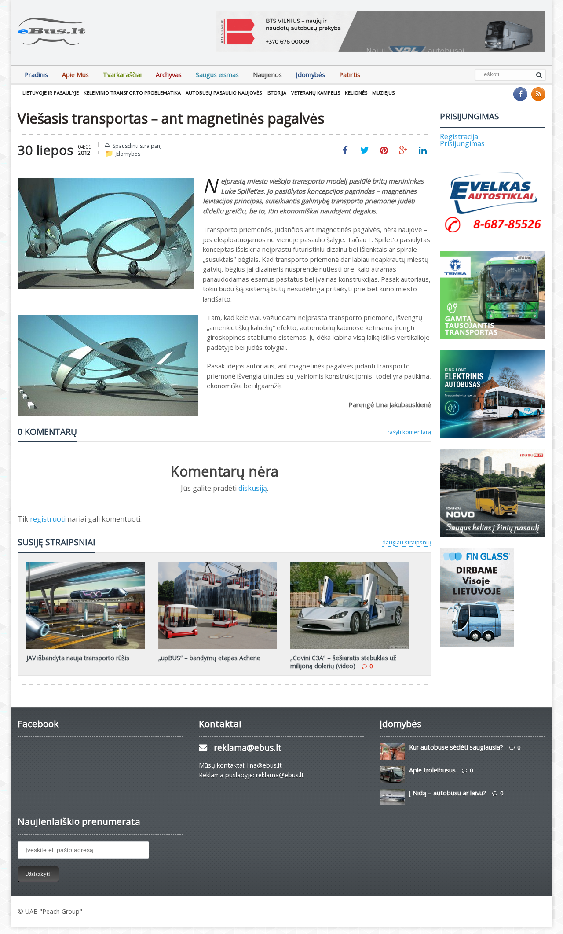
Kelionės (356, 92)
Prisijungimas (462, 143)
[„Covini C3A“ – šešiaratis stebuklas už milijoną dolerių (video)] (349, 564)
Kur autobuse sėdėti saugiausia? (456, 747)
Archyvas (169, 74)
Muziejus (383, 92)
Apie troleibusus (432, 770)
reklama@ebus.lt (248, 748)
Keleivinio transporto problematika (132, 92)
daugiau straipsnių (406, 542)
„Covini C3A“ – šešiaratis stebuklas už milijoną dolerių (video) (343, 662)
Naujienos (267, 74)
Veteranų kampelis (315, 92)
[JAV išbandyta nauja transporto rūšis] (85, 564)
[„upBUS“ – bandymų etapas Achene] (217, 564)
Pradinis (36, 74)
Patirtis (349, 74)
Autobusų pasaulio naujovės (224, 92)
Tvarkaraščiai (122, 74)
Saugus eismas (217, 74)
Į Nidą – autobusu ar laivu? (447, 793)
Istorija (276, 92)
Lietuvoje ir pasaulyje (50, 92)
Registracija (459, 136)
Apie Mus (75, 74)
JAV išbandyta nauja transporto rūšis (77, 658)
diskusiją (252, 488)
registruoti (48, 519)
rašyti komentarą (409, 432)
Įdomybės (310, 74)
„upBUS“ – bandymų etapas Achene (209, 658)
